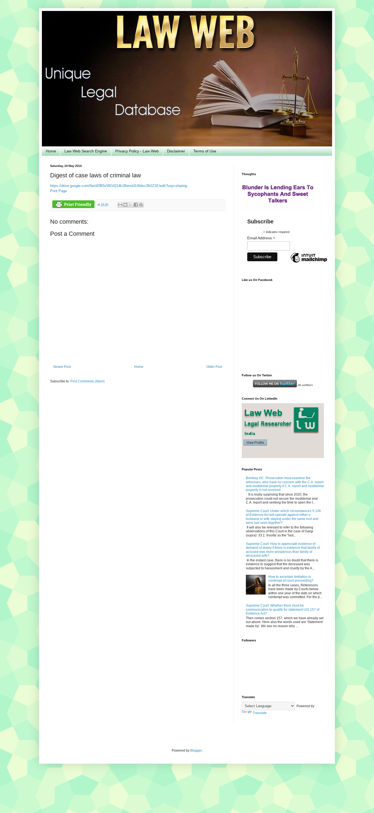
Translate (260, 713)
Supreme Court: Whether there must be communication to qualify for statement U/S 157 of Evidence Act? (282, 609)
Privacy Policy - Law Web (137, 151)
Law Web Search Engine (85, 151)
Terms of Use (204, 151)
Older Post (214, 367)
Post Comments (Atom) (87, 381)
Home (51, 151)
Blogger (196, 750)
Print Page (58, 191)
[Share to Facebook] (136, 204)
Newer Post (62, 367)
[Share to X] (130, 204)
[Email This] (120, 204)
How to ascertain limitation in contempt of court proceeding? (290, 578)
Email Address (261, 238)
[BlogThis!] (125, 204)
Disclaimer (176, 151)
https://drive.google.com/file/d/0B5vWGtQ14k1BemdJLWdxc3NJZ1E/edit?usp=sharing (118, 186)
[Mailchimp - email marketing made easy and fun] (309, 262)
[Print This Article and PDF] (73, 204)
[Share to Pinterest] (141, 204)
